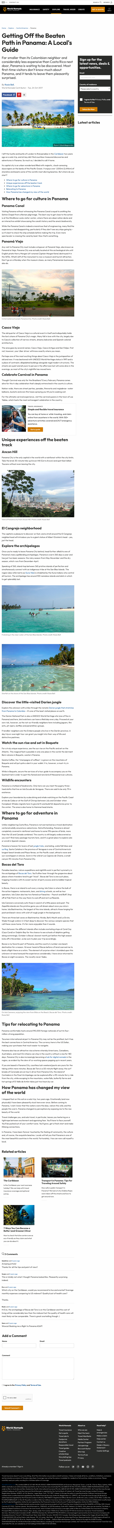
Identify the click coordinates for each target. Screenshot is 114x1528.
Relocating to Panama (16, 189)
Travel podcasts (65, 1460)
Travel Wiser (69, 9)
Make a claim (102, 1436)
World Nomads (12, 9)
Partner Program (85, 1442)
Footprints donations (63, 1440)
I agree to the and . (22, 1385)
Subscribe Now (88, 109)
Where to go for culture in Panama (21, 180)
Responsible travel (66, 1445)
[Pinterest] (92, 1466)
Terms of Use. (89, 102)
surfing (5, 849)
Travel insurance (65, 1430)
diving (42, 891)
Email (42, 1341)
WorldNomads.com (8, 1485)
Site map (81, 1452)
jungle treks (39, 846)
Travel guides (64, 1448)
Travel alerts (64, 1436)
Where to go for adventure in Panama (23, 186)
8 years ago (16, 1261)
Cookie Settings (103, 1451)
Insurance (35, 9)
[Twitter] (73, 1466)
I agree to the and (97, 100)
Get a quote (98, 9)
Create (81, 9)
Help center (101, 1439)
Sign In (20, 1466)
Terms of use (83, 1455)
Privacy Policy (20, 1385)
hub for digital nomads (56, 1057)
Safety (46, 9)
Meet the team (84, 1433)
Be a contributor (84, 1448)
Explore (56, 9)
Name (4, 1341)
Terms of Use (35, 1385)
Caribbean (59, 154)
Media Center (83, 1439)
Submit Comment (12, 1408)
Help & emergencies (102, 1431)
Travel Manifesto (84, 1436)
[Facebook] (78, 1466)
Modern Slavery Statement (103, 1446)
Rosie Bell (9, 84)
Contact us (14, 2)
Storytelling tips (65, 1457)
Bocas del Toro (24, 873)
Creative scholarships (64, 1452)
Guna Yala (29, 573)
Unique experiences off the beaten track (24, 183)
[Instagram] (88, 1466)
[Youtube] (83, 1466)
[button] (109, 9)
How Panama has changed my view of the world (27, 192)
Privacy (81, 1458)
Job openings (83, 1445)
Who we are (82, 1430)
